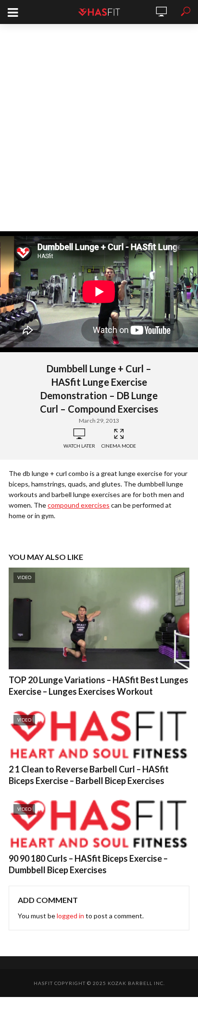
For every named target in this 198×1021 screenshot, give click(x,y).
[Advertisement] (99, 127)
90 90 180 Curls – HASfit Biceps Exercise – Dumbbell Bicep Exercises (88, 864)
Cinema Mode (118, 446)
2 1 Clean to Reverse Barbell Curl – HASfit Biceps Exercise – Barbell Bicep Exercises (89, 775)
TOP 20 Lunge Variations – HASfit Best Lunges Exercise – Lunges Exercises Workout (98, 686)
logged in (70, 916)
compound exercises (79, 505)
